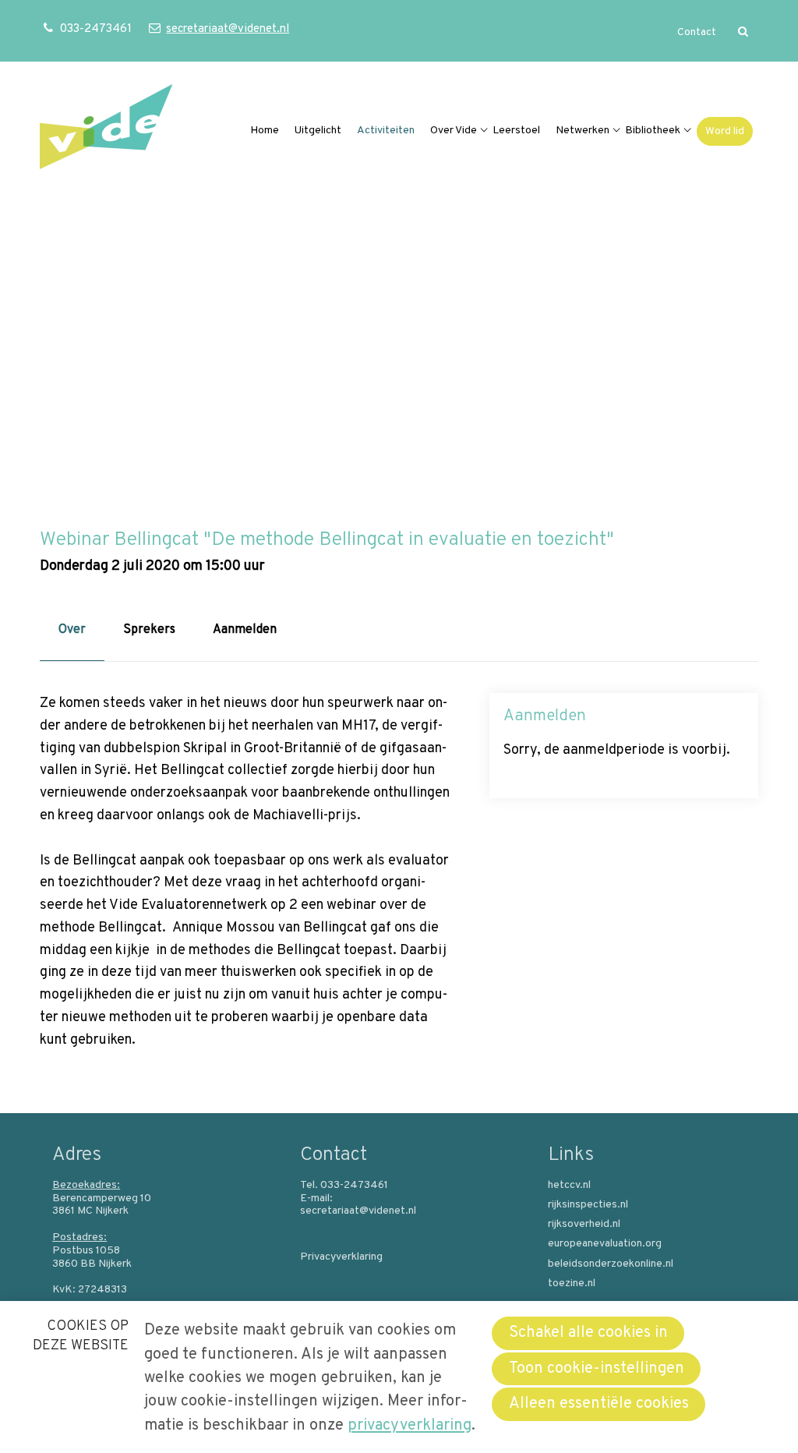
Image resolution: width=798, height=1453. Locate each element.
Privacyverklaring (341, 1257)
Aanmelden (245, 630)
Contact (696, 32)
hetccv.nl (569, 1185)
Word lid (724, 131)
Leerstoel (516, 130)
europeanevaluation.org (605, 1244)
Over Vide (453, 130)
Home (264, 130)
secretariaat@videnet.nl (227, 29)
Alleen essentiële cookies (599, 1404)
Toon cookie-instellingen (596, 1369)
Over (72, 630)
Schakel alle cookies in (588, 1333)
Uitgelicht (318, 130)
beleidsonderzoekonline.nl (610, 1264)
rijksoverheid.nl (584, 1224)
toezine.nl (571, 1284)
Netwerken (582, 130)
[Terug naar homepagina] (106, 131)
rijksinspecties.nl (588, 1205)
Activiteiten (386, 130)
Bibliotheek (652, 130)
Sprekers (149, 630)
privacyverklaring (409, 1426)
